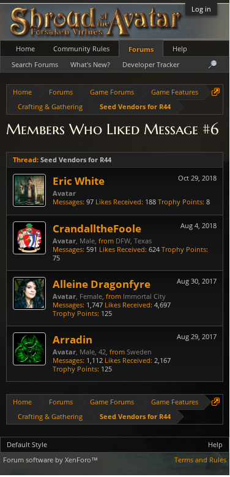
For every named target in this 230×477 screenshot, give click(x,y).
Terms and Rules (200, 459)
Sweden (139, 351)
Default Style (27, 444)
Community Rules (81, 48)
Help (179, 48)
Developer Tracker (150, 64)
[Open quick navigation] (216, 92)
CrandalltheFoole (97, 228)
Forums (141, 49)
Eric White (79, 180)
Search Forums (35, 64)
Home (25, 48)
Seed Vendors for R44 (75, 159)
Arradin (72, 339)
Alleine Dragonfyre (101, 283)
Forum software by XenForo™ (50, 459)
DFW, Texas (134, 240)
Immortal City (144, 296)
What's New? (90, 64)
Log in (201, 8)
